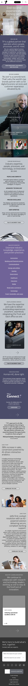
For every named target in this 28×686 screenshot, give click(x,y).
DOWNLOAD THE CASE (10, 488)
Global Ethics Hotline (14, 684)
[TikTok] (20, 665)
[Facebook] (12, 665)
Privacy (14, 677)
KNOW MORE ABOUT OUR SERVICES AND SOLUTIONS (14, 66)
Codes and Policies (14, 679)
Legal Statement (14, 682)
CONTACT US (17, 2)
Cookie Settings (14, 675)
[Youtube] (24, 665)
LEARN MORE (14, 407)
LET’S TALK (14, 21)
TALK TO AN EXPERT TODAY (14, 222)
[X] (8, 665)
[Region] (22, 2)
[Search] (25, 2)
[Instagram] (16, 665)
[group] (14, 128)
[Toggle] (2, 2)
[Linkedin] (4, 665)
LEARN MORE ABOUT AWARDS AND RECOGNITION (14, 133)
